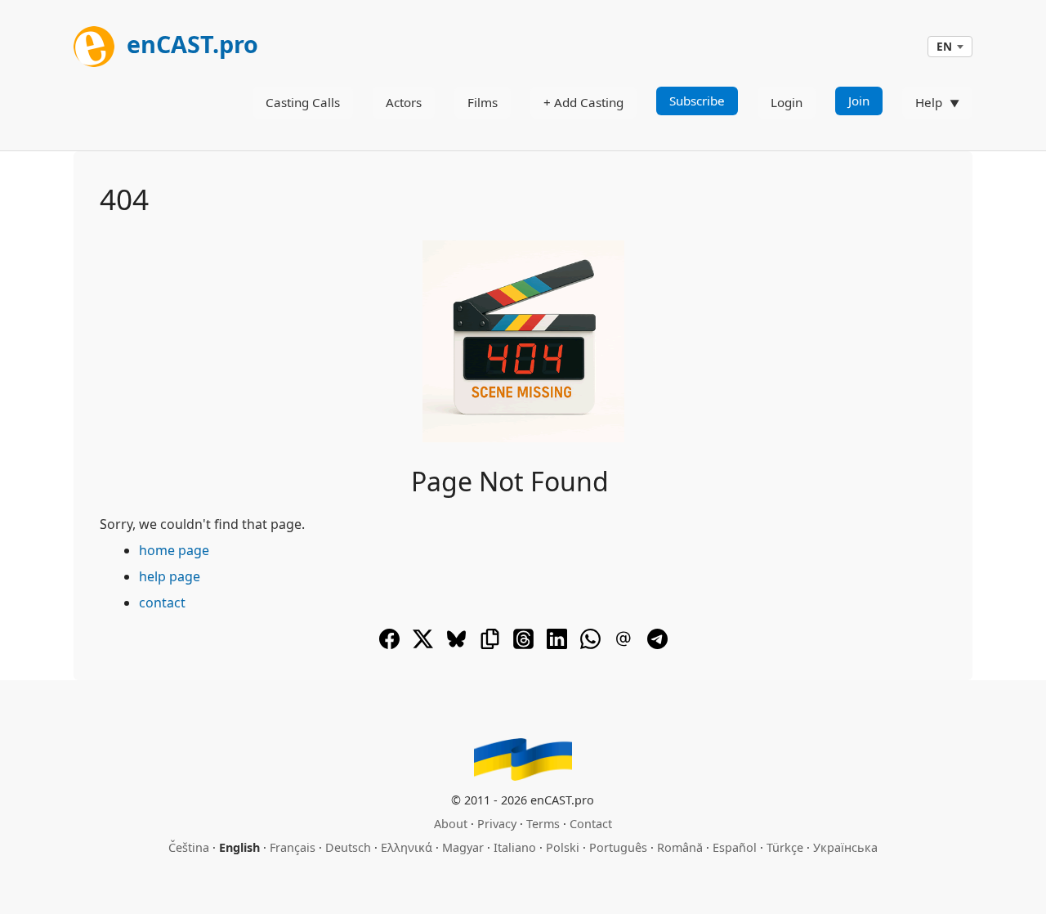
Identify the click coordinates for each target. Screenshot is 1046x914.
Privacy (496, 823)
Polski (562, 847)
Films (482, 102)
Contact (591, 823)
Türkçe (785, 847)
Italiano (515, 847)
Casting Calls (303, 102)
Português (618, 847)
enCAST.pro (189, 44)
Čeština (188, 847)
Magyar (463, 847)
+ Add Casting (583, 102)
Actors (404, 102)
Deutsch (348, 847)
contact (162, 603)
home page (174, 550)
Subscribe (697, 100)
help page (169, 576)
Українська (845, 847)
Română (680, 847)
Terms (543, 823)
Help (928, 102)
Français (292, 847)
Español (735, 847)
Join (858, 100)
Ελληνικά (406, 847)
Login (786, 102)
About (450, 823)
